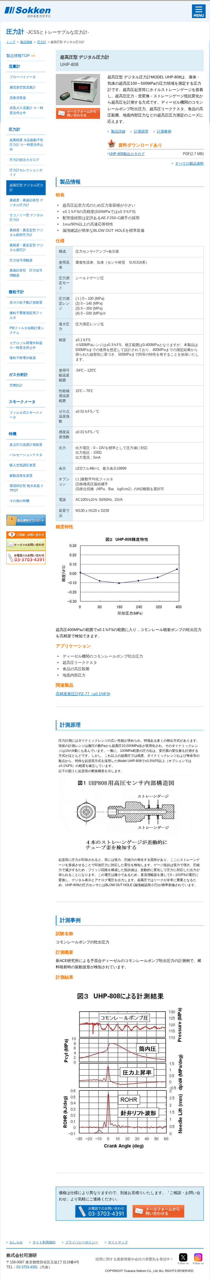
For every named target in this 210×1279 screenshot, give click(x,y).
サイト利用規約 (44, 1242)
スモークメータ (22, 401)
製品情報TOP (18, 55)
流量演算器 (18, 98)
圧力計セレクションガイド (26, 172)
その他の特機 (19, 501)
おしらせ (16, 1242)
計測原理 (141, 131)
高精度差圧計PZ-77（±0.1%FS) (83, 694)
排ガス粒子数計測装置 (26, 302)
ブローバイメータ (23, 77)
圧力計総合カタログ (24, 160)
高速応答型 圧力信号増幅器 (26, 273)
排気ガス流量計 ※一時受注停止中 (26, 110)
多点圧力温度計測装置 (26, 445)
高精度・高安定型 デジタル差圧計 (26, 247)
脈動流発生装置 (21, 476)
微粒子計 (16, 292)
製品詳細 (118, 131)
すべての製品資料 (189, 163)
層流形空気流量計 (23, 87)
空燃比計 (16, 385)
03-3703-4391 (27, 1267)
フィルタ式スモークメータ (26, 415)
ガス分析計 (18, 374)
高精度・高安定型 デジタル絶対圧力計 (26, 232)
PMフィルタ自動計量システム (27, 330)
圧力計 (41, 42)
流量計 (14, 66)
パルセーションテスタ (26, 455)
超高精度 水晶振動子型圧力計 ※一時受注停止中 (26, 144)
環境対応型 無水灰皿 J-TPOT (26, 488)
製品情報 (26, 42)
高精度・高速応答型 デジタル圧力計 (26, 202)
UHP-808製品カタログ (127, 154)
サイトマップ (118, 1242)
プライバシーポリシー (81, 1242)
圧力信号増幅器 (21, 260)
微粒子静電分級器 (23, 358)
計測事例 (164, 131)
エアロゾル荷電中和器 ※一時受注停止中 (28, 345)
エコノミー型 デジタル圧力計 (26, 217)
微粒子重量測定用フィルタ (26, 315)
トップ (10, 42)
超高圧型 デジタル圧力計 (26, 187)
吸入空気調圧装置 (23, 465)
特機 (12, 434)
